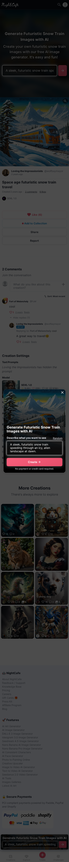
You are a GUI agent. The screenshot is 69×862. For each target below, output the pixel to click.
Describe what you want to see (26, 437)
